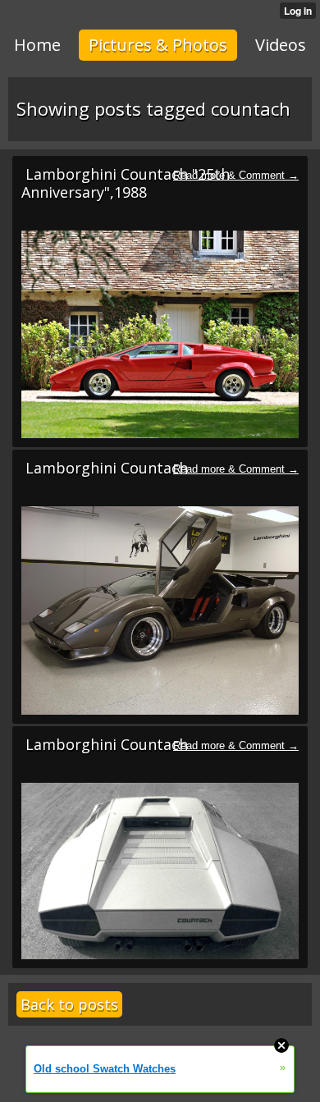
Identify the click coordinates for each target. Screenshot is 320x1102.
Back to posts (69, 1004)
